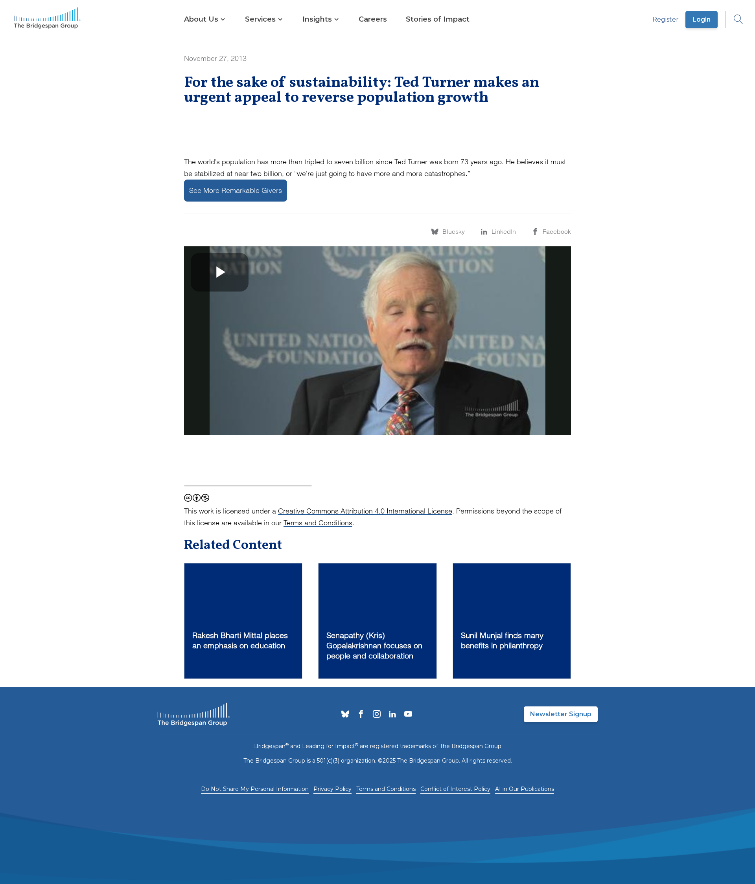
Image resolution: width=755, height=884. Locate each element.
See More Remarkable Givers (235, 190)
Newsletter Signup (560, 714)
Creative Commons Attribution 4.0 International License (365, 510)
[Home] (47, 19)
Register (665, 19)
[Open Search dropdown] (734, 19)
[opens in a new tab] (345, 714)
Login (701, 19)
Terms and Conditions (318, 522)
